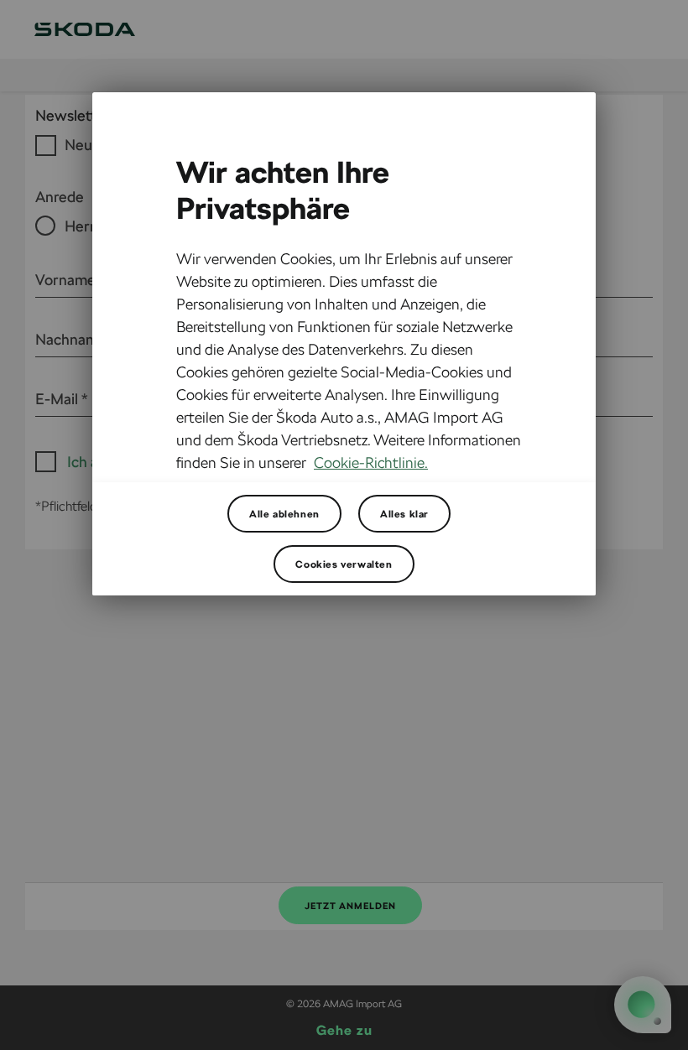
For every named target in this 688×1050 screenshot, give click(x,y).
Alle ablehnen (284, 513)
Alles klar (404, 513)
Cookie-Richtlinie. (371, 462)
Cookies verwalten (343, 563)
